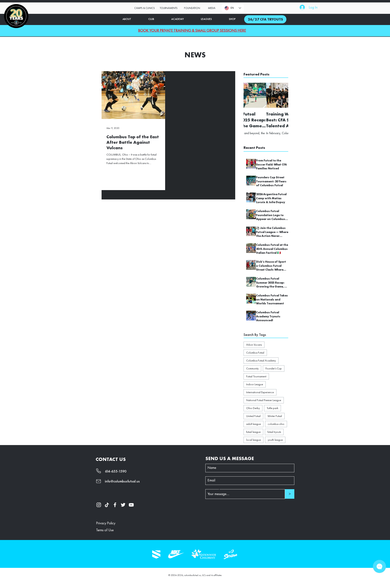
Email (208, 475)
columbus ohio (276, 424)
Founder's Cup (273, 368)
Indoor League (254, 384)
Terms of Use (105, 530)
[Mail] (100, 481)
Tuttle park (272, 408)
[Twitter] (123, 505)
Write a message (213, 488)
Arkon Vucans (254, 344)
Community (252, 368)
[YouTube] (131, 505)
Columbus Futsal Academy (261, 360)
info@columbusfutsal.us (122, 481)
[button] (192, 8)
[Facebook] (115, 505)
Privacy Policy (105, 523)
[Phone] (100, 471)
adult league (253, 424)
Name (208, 462)
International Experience (260, 392)
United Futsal (253, 416)
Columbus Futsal (255, 352)
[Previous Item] (250, 95)
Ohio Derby (253, 408)
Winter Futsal (275, 416)
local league (253, 440)
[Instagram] (99, 505)
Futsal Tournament (256, 376)
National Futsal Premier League (263, 400)
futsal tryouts (274, 432)
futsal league (253, 432)
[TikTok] (107, 505)
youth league (275, 440)
